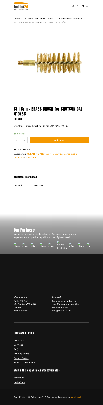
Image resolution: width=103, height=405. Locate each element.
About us (19, 340)
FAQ (16, 349)
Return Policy (21, 358)
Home (17, 18)
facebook (19, 377)
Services (18, 344)
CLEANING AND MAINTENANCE (39, 18)
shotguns (31, 157)
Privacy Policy (21, 353)
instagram (19, 382)
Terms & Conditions (24, 362)
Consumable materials (70, 18)
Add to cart (60, 140)
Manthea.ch (76, 397)
